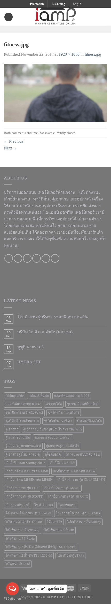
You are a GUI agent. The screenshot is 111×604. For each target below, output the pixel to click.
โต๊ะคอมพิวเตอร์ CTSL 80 (23, 522)
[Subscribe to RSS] (55, 258)
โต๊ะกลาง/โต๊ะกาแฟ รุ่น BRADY (28, 513)
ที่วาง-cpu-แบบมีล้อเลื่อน (83, 454)
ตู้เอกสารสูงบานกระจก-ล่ (23, 446)
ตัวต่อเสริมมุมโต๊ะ (89, 421)
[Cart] (104, 17)
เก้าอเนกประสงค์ (17, 505)
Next (10, 148)
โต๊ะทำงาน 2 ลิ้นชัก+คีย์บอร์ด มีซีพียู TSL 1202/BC (41, 547)
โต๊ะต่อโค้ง (54, 522)
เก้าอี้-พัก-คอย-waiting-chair (25, 463)
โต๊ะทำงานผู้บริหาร (70, 555)
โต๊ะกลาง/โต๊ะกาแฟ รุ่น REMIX (78, 513)
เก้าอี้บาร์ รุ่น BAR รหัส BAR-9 (74, 471)
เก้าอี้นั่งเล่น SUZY (62, 463)
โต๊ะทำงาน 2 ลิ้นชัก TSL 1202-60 (28, 555)
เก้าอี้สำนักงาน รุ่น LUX (22, 488)
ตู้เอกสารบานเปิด (17, 438)
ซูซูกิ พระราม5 (30, 347)
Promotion (37, 4)
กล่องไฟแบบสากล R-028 (71, 396)
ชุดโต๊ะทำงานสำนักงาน (22, 421)
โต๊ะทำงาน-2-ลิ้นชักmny (84, 522)
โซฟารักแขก (43, 505)
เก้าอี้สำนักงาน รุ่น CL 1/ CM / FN (81, 479)
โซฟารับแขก (67, 505)
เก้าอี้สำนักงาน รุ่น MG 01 (62, 488)
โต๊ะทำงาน (88, 192)
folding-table (14, 396)
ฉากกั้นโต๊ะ (54, 404)
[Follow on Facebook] (45, 29)
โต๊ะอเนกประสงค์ (17, 564)
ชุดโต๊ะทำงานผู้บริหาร (63, 412)
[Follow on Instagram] (52, 29)
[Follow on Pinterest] (66, 29)
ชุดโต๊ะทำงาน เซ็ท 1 (58, 421)
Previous (13, 141)
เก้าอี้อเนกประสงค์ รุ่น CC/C (68, 496)
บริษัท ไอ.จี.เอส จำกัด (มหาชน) (45, 332)
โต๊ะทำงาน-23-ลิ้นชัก (59, 530)
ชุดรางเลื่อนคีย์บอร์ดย (82, 404)
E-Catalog (58, 4)
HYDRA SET (29, 362)
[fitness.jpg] (55, 92)
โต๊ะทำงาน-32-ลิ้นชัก (20, 539)
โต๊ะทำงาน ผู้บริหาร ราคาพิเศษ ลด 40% (52, 317)
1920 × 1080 (69, 54)
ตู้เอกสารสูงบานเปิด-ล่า (62, 446)
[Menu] (8, 17)
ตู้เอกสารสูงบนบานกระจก (53, 438)
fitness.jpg (93, 54)
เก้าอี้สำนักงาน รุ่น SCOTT (24, 496)
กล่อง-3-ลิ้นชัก (39, 396)
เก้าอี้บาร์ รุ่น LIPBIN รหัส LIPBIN (28, 479)
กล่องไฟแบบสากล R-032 (23, 404)
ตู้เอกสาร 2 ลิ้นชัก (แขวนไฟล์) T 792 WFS (52, 429)
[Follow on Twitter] (59, 29)
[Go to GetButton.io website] (12, 598)
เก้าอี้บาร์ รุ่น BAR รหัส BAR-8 (26, 471)
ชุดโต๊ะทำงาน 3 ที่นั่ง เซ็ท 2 (24, 412)
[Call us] (36, 258)
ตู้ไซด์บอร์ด (53, 454)
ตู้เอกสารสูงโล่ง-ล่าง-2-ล (22, 454)
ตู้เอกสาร (11, 429)
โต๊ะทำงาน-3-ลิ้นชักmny (22, 530)
